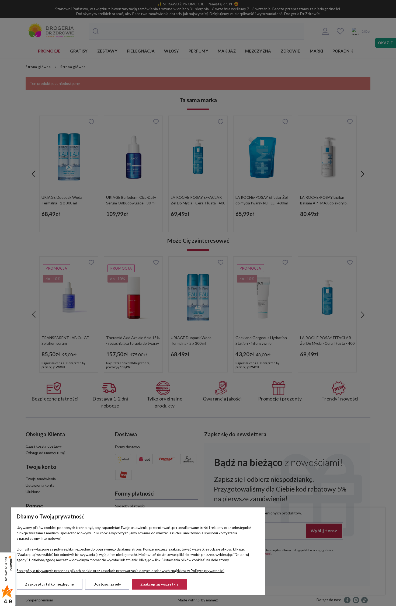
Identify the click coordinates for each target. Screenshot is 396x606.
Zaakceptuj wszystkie (159, 584)
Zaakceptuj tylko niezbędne (49, 584)
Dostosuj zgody (107, 584)
